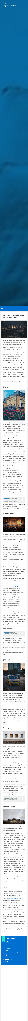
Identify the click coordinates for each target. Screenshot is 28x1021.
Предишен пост (8, 959)
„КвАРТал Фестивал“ (17, 586)
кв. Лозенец (22, 930)
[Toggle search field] (26, 308)
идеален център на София (10, 952)
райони (11, 954)
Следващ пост (8, 961)
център (15, 954)
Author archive (7, 942)
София (6, 950)
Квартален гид (20, 952)
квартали (7, 954)
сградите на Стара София (15, 898)
